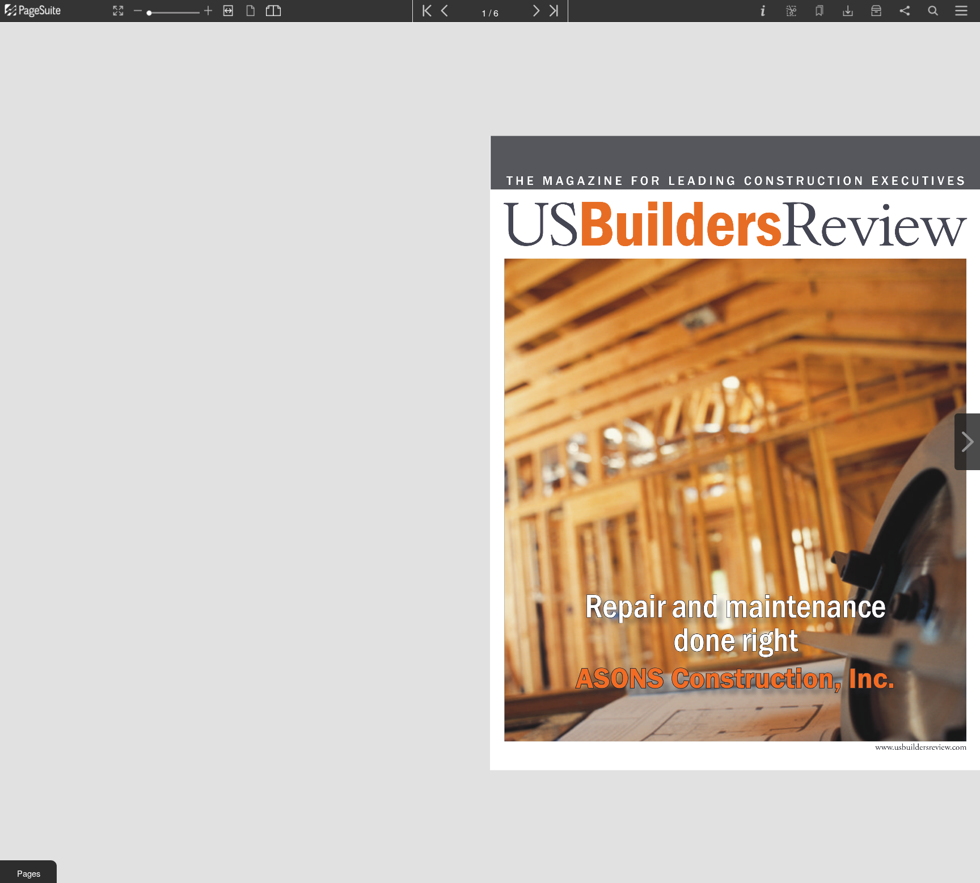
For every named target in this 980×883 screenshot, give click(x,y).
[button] (28, 871)
